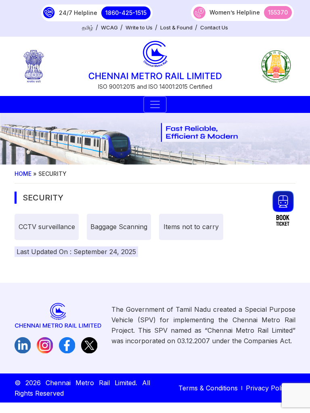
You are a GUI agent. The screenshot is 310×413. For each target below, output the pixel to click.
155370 (278, 12)
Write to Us (139, 27)
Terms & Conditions (208, 388)
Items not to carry (191, 227)
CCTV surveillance (47, 227)
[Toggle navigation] (155, 104)
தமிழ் (87, 27)
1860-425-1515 (126, 12)
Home (23, 173)
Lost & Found (176, 27)
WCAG (109, 27)
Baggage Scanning (118, 227)
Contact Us (214, 27)
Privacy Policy (267, 388)
